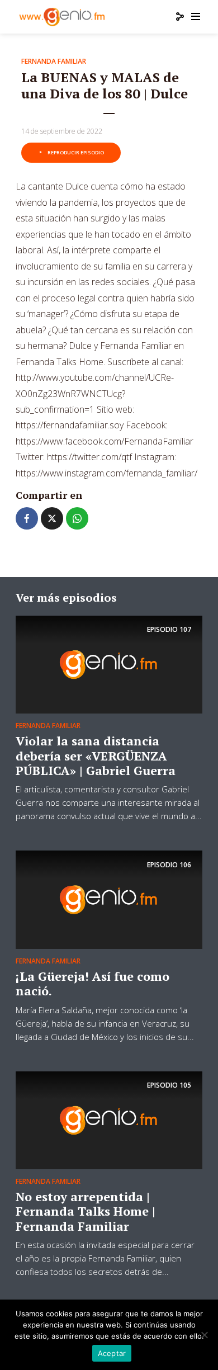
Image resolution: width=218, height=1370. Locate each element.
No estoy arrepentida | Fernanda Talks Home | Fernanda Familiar (85, 1211)
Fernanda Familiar (53, 61)
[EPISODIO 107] (109, 664)
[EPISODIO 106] (109, 898)
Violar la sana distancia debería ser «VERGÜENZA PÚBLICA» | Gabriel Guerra (96, 755)
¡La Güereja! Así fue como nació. (92, 983)
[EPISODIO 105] (109, 1119)
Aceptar (112, 1353)
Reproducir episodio (76, 152)
